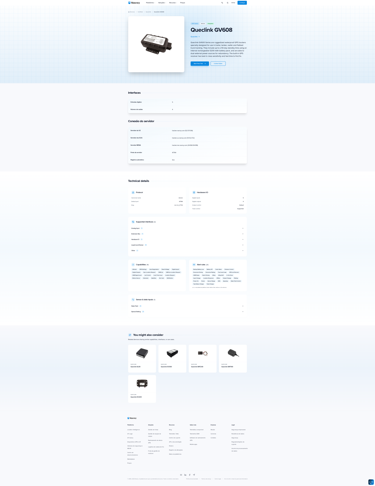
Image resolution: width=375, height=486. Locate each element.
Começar (242, 3)
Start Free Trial (198, 63)
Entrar (233, 3)
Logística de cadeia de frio (156, 447)
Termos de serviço (206, 479)
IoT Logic (130, 434)
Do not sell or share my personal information (236, 479)
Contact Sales (218, 63)
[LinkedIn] (185, 475)
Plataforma (150, 3)
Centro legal (218, 479)
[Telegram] (194, 475)
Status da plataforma (175, 454)
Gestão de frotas (153, 430)
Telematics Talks (174, 434)
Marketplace (131, 459)
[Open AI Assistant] (371, 482)
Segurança (235, 438)
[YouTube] (181, 475)
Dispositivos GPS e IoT (134, 442)
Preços (182, 3)
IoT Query (130, 438)
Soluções (161, 3)
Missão (213, 430)
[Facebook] (190, 475)
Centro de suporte (174, 438)
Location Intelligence (133, 430)
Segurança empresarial (238, 430)
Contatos (213, 438)
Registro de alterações (176, 450)
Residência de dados (238, 434)
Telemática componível (196, 430)
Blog (170, 430)
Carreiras (213, 434)
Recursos (172, 3)
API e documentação (175, 442)
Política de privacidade (192, 479)
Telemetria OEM (194, 434)
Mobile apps (193, 444)
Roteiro (171, 446)
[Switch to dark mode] (227, 2)
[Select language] (222, 2)
